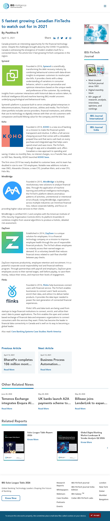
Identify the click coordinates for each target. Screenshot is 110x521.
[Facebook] (58, 38)
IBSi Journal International (96, 117)
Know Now (10, 498)
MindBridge (48, 181)
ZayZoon (49, 233)
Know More (32, 439)
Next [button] (107, 448)
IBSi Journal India (96, 128)
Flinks (46, 285)
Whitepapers (62, 489)
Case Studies (62, 498)
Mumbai (103, 495)
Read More (9, 369)
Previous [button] (2, 448)
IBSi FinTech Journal (80, 482)
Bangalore (103, 499)
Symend (47, 66)
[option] (28, 448)
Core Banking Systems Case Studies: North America (36, 331)
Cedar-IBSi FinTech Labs (82, 498)
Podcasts (61, 502)
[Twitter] (61, 38)
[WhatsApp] (70, 38)
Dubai (101, 491)
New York (103, 487)
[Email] (66, 38)
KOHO (46, 127)
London (102, 482)
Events (60, 506)
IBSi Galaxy (77, 494)
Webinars (61, 494)
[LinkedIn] (54, 38)
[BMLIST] (96, 34)
